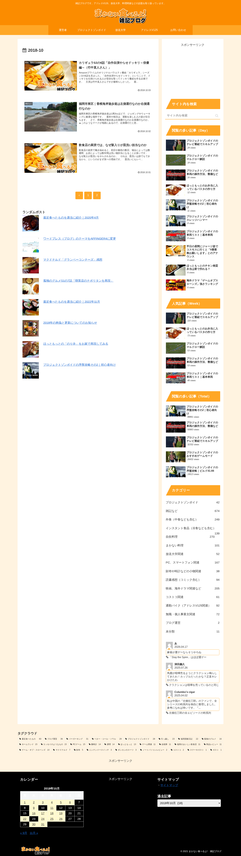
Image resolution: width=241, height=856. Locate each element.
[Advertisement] (192, 70)
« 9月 (23, 833)
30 (33, 824)
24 (42, 819)
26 (60, 819)
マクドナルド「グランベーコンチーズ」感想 (72, 259)
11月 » (34, 833)
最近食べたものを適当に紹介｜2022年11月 (71, 301)
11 (51, 808)
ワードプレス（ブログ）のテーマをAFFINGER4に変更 (79, 238)
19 (60, 813)
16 (33, 813)
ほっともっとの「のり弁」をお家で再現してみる (75, 343)
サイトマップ (169, 785)
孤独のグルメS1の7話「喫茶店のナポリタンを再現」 (78, 280)
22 (24, 819)
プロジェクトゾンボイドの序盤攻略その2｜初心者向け (79, 364)
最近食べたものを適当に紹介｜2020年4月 (71, 217)
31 (42, 824)
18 (51, 813)
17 (42, 813)
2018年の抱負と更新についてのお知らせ (70, 322)
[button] (217, 116)
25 (51, 819)
